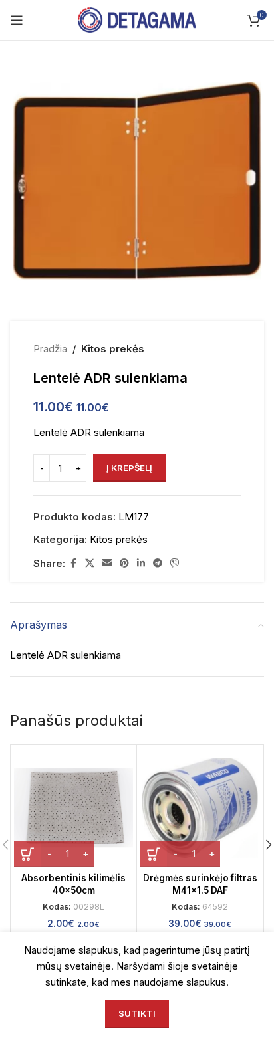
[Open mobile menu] (16, 20)
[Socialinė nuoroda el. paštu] (107, 563)
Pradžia (50, 348)
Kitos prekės (112, 348)
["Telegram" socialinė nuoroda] (157, 563)
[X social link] (89, 563)
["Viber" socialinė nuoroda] (175, 563)
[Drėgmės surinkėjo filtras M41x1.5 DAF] (199, 807)
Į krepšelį (129, 468)
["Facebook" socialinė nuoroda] (73, 563)
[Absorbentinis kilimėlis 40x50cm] (73, 807)
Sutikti (137, 1013)
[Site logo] (137, 19)
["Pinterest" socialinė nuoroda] (124, 563)
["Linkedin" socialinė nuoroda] (141, 563)
